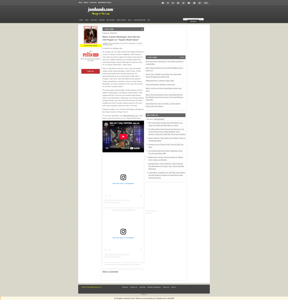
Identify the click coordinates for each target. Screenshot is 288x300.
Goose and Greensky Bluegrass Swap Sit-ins (160, 84)
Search (173, 287)
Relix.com (166, 287)
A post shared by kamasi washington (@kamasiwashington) (125, 264)
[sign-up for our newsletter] (163, 3)
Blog (130, 20)
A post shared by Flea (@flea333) (123, 210)
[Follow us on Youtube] (189, 3)
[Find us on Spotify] (195, 3)
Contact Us (133, 287)
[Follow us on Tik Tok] (184, 3)
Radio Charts (121, 20)
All (142, 29)
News (87, 20)
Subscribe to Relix (104, 2)
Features (94, 20)
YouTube (115, 48)
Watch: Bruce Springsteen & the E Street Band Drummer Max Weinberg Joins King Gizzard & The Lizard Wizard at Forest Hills (164, 97)
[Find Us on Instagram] (173, 3)
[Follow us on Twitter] (178, 3)
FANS (206, 3)
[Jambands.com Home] (101, 15)
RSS (148, 20)
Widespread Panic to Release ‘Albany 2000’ (160, 80)
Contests (93, 2)
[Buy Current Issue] (90, 43)
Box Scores (111, 20)
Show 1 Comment (110, 272)
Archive (182, 57)
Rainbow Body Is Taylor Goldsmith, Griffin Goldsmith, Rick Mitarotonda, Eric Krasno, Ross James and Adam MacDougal (166, 166)
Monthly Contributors (154, 287)
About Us (125, 287)
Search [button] (193, 21)
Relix (80, 2)
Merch (86, 2)
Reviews (102, 20)
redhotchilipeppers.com (130, 115)
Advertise (142, 287)
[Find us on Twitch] (200, 3)
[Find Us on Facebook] (168, 3)
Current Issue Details (90, 45)
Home (81, 20)
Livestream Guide (139, 20)
